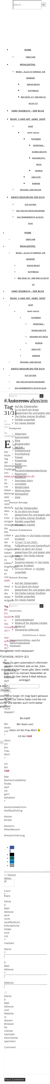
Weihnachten (22, 490)
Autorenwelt (22, 437)
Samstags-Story (24, 480)
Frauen (19, 457)
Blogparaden (22, 443)
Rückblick (20, 477)
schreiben (20, 483)
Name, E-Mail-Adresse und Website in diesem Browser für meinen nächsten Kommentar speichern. (11, 1018)
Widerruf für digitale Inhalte (31, 623)
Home (27, 49)
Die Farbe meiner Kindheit (30, 416)
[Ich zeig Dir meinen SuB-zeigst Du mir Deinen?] (9, 885)
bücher (19, 447)
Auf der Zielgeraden (26, 406)
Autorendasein (16, 871)
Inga (17, 555)
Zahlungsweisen (24, 619)
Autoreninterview (31, 871)
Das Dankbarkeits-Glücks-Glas (30, 388)
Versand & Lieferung (27, 629)
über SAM (30, 57)
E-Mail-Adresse (8, 967)
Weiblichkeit (22, 487)
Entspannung (22, 450)
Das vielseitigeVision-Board (30, 211)
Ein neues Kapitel (25, 423)
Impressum (15, 645)
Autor (6, 871)
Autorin (42, 871)
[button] (12, 854)
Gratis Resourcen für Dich (28, 197)
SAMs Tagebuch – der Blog (28, 110)
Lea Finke (20, 535)
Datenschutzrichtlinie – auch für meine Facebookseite (25, 641)
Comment (10, 1047)
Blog (17, 440)
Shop (30, 126)
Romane (36, 183)
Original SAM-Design (30, 190)
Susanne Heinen (24, 562)
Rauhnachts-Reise (39, 337)
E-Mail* (4, 686)
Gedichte (36, 177)
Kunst (18, 463)
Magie (18, 467)
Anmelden (5, 690)
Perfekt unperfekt (25, 419)
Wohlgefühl (28, 64)
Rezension (21, 473)
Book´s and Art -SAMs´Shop (27, 119)
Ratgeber (36, 139)
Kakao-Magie (33, 84)
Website (9, 982)
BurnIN (38, 171)
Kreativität (21, 460)
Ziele (17, 497)
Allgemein (21, 433)
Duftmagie (33, 91)
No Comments (9, 434)
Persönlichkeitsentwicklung (31, 470)
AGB (17, 616)
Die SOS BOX (30, 204)
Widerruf (20, 626)
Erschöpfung (22, 453)
